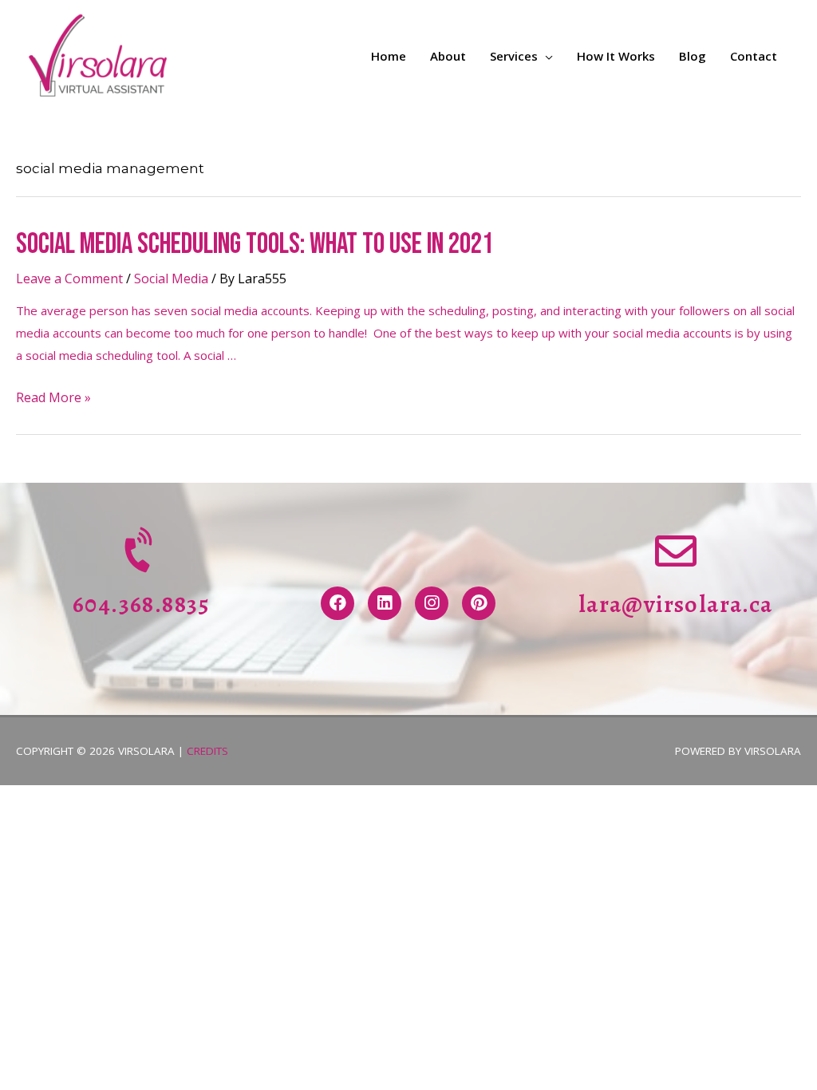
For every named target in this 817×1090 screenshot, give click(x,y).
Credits (207, 751)
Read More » (53, 397)
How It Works (616, 56)
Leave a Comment (69, 278)
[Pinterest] (478, 603)
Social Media (171, 278)
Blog (692, 56)
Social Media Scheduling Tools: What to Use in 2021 (254, 244)
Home (388, 56)
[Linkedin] (384, 603)
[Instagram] (431, 603)
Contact (753, 56)
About (448, 56)
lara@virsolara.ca (675, 604)
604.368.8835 (142, 604)
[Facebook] (337, 603)
